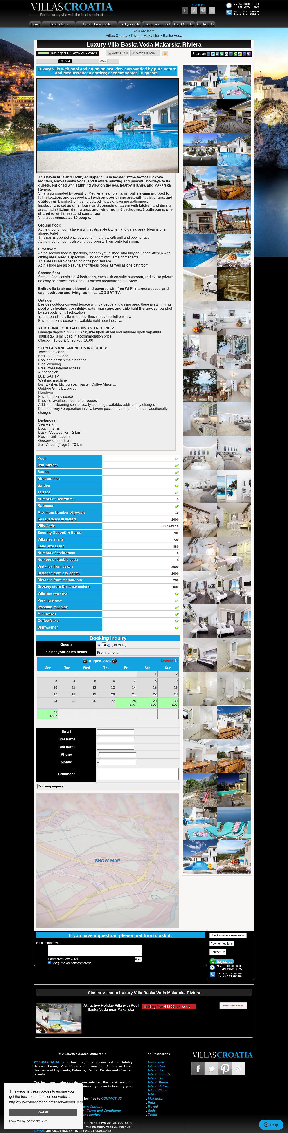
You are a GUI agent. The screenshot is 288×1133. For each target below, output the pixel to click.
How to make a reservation (228, 935)
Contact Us (205, 24)
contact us (111, 1098)
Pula (151, 1102)
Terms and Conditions (104, 1110)
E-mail (39, 1131)
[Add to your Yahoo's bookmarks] (249, 54)
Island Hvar (156, 1066)
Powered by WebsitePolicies (28, 1121)
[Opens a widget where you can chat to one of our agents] (271, 1125)
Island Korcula (159, 1074)
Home (35, 24)
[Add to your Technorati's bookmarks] (235, 54)
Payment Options (89, 1106)
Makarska (155, 1098)
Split (151, 1110)
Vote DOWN (147, 53)
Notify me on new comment (71, 963)
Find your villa (129, 24)
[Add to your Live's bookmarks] (240, 54)
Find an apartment (156, 24)
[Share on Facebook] (208, 54)
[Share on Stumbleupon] (222, 54)
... (108, 652)
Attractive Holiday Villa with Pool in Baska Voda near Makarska (111, 1007)
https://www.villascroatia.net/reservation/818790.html (51, 1102)
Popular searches (87, 1114)
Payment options (222, 943)
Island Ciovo (157, 1090)
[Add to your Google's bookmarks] (244, 54)
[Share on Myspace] (217, 54)
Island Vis (155, 1078)
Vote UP (119, 53)
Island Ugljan (158, 1086)
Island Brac (156, 1070)
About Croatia (183, 24)
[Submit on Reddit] (226, 54)
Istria (152, 1094)
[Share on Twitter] (213, 54)
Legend (167, 660)
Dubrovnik (156, 1062)
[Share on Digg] (231, 54)
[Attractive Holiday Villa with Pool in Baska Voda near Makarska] (58, 1018)
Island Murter (158, 1082)
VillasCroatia (46, 1062)
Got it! (43, 1112)
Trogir (152, 1114)
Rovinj (153, 1106)
